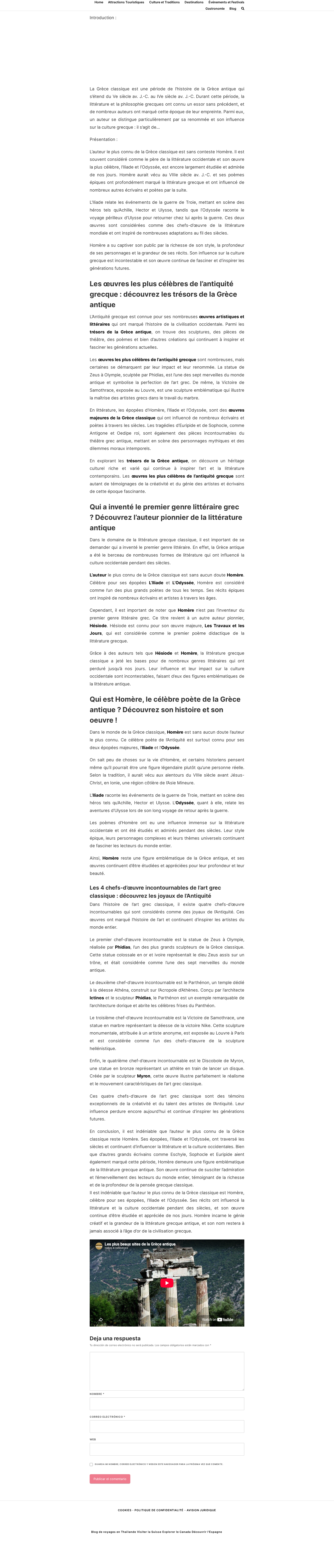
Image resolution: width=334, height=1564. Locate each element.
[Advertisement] (167, 53)
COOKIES (125, 1510)
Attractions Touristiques (126, 2)
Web (93, 1439)
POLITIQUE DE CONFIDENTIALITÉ (159, 1510)
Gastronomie (215, 8)
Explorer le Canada (176, 1531)
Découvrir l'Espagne (207, 1531)
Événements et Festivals (226, 2)
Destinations (194, 2)
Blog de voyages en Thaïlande (113, 1531)
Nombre (97, 1393)
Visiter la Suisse (149, 1531)
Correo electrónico (107, 1416)
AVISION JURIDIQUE (201, 1510)
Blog (232, 8)
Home (99, 2)
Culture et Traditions (164, 2)
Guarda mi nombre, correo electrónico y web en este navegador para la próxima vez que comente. (159, 1464)
